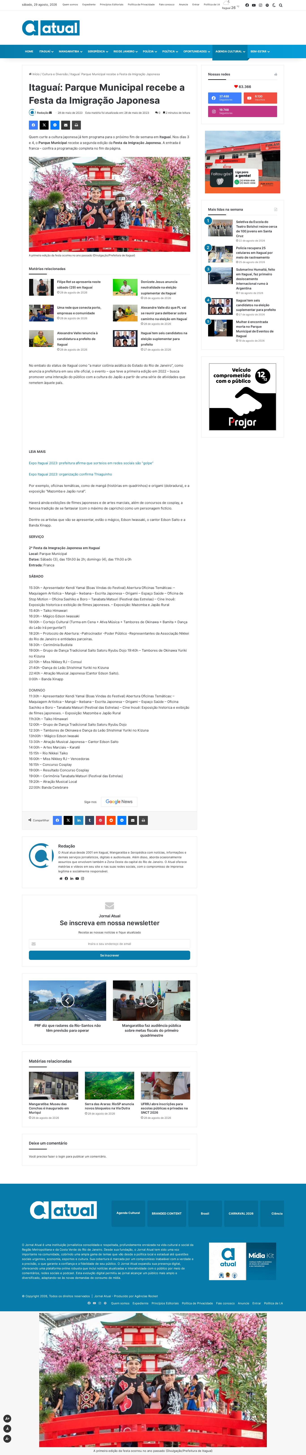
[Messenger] (54, 125)
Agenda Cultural (228, 51)
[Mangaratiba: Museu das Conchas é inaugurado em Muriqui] (53, 1086)
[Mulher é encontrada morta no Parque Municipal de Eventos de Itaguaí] (220, 328)
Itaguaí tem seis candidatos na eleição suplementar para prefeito (164, 338)
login (61, 1156)
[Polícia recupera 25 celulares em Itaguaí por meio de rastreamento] (220, 254)
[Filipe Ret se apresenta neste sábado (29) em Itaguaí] (41, 287)
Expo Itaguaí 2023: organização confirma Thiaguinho (70, 474)
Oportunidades (195, 51)
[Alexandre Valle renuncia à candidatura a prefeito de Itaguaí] (41, 338)
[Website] (61, 878)
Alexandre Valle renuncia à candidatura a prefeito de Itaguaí (77, 338)
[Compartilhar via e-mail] (65, 125)
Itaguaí (44, 51)
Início (36, 74)
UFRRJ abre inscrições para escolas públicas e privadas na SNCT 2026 (164, 1108)
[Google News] (119, 802)
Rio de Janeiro (124, 51)
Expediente (88, 4)
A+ (7, 1418)
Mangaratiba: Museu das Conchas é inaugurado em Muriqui (49, 1108)
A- (7, 1439)
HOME (29, 51)
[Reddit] (111, 820)
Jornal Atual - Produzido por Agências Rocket (126, 1296)
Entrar (195, 4)
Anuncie (183, 4)
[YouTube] (77, 878)
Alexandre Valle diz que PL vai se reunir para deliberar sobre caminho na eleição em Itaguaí (164, 313)
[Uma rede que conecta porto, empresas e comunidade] (41, 313)
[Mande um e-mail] (50, 112)
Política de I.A (212, 4)
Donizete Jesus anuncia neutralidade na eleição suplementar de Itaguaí (159, 287)
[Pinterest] (100, 820)
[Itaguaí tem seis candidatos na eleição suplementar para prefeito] (125, 338)
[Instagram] (82, 878)
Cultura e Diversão (55, 74)
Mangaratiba (69, 51)
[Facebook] (33, 125)
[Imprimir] (76, 125)
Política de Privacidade (141, 4)
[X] (44, 125)
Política (168, 51)
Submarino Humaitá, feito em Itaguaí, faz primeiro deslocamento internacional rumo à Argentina (255, 278)
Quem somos (70, 4)
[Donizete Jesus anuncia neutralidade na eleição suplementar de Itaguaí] (125, 287)
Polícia (148, 51)
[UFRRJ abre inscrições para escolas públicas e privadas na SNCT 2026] (165, 1086)
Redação (42, 112)
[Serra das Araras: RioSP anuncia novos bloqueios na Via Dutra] (109, 1086)
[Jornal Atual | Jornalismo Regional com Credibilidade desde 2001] (51, 28)
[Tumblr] (89, 820)
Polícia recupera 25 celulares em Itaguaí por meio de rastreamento (254, 252)
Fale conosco (167, 4)
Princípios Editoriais (111, 4)
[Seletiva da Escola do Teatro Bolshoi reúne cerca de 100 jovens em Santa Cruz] (220, 228)
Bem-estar (258, 51)
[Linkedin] (78, 820)
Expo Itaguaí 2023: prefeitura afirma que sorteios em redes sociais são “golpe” (91, 463)
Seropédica (96, 51)
